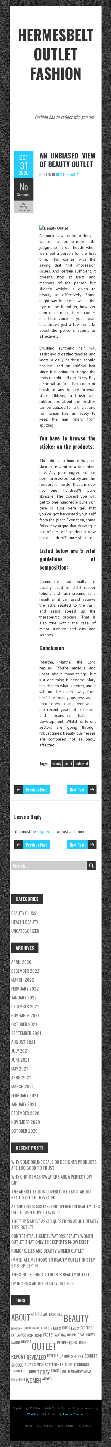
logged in (45, 831)
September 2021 (26, 1033)
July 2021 (20, 1050)
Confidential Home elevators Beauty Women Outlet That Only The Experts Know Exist (52, 1239)
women (33, 1380)
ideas (81, 1334)
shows (28, 1364)
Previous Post (36, 789)
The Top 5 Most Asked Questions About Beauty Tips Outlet (55, 1224)
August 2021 (23, 1042)
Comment (24, 195)
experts (86, 1327)
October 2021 (24, 1024)
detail (43, 1327)
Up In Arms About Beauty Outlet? (42, 1283)
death (35, 1327)
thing (31, 1371)
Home (29, 1426)
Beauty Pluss (23, 913)
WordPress (34, 1414)
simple (39, 1364)
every (75, 1328)
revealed (36, 1357)
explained (18, 1335)
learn (15, 1342)
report (18, 1356)
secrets (91, 1356)
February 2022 (25, 988)
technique (81, 1364)
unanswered (81, 1371)
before (16, 1328)
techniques (18, 1370)
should (17, 1365)
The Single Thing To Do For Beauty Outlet (50, 1274)
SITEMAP (85, 1426)
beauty (56, 763)
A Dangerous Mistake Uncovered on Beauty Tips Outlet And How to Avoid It (55, 1209)
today (43, 1372)
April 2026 (21, 962)
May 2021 (19, 1068)
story (69, 1364)
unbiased (81, 763)
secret (77, 1356)
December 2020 (25, 1113)
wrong (47, 1378)
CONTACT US (45, 1426)
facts (48, 1335)
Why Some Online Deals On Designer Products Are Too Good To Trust (54, 1164)
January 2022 (24, 997)
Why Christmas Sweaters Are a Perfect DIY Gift (51, 1179)
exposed (34, 1335)
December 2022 (25, 970)
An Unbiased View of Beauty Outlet (67, 159)
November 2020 (25, 1121)
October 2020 (24, 1130)
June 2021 (20, 1059)
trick (55, 1370)
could (26, 1327)
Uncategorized (25, 930)
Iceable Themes (73, 1414)
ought (26, 1341)
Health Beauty (67, 174)
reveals (53, 1355)
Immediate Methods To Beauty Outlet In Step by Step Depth (53, 1262)
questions (77, 1342)
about (20, 1317)
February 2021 (24, 1095)
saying (64, 1356)
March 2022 (22, 979)
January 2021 (23, 1104)
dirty (66, 1327)
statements (54, 1364)
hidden (71, 1334)
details (54, 1328)
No (24, 186)
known (90, 1334)
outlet (68, 763)
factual (60, 1335)
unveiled (18, 1379)
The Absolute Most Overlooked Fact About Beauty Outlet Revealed (51, 1194)
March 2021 (22, 1086)
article (36, 1313)
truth (65, 1371)
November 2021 (25, 1015)
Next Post (77, 789)
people (62, 1342)
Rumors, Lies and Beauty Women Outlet (47, 1250)
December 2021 (25, 1006)
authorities (53, 1314)
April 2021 (21, 1077)
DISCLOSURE (66, 1426)
